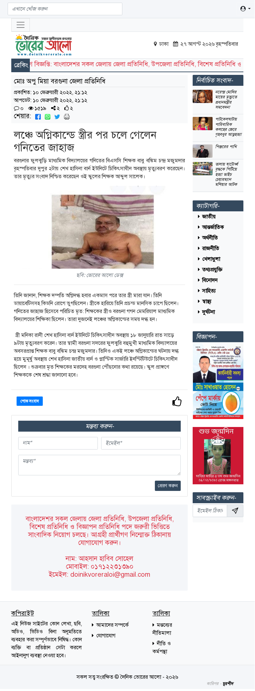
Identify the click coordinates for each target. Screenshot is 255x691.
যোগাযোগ (105, 635)
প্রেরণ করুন (168, 486)
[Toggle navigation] (20, 24)
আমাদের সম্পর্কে (112, 625)
